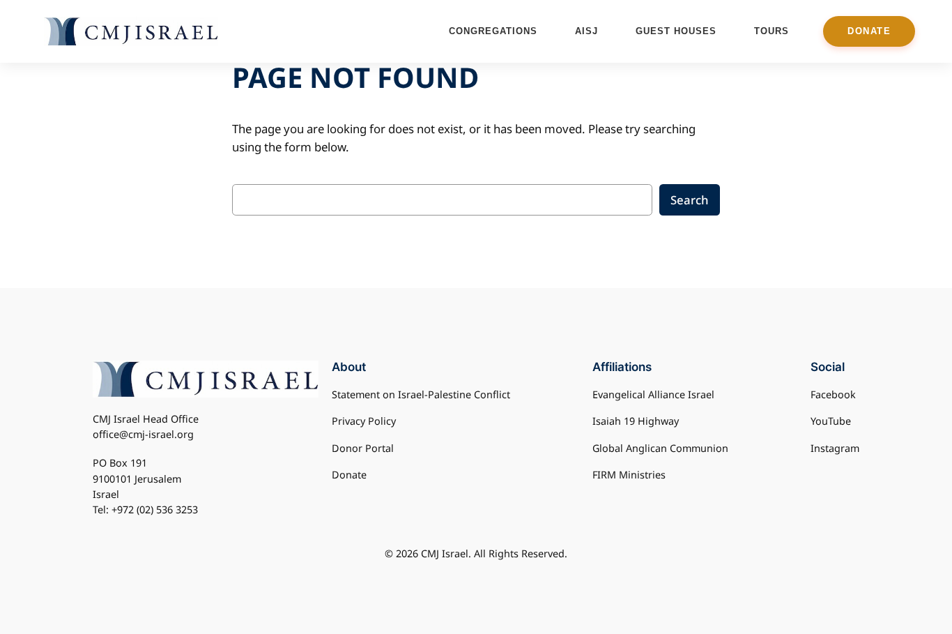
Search (689, 200)
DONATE (869, 31)
